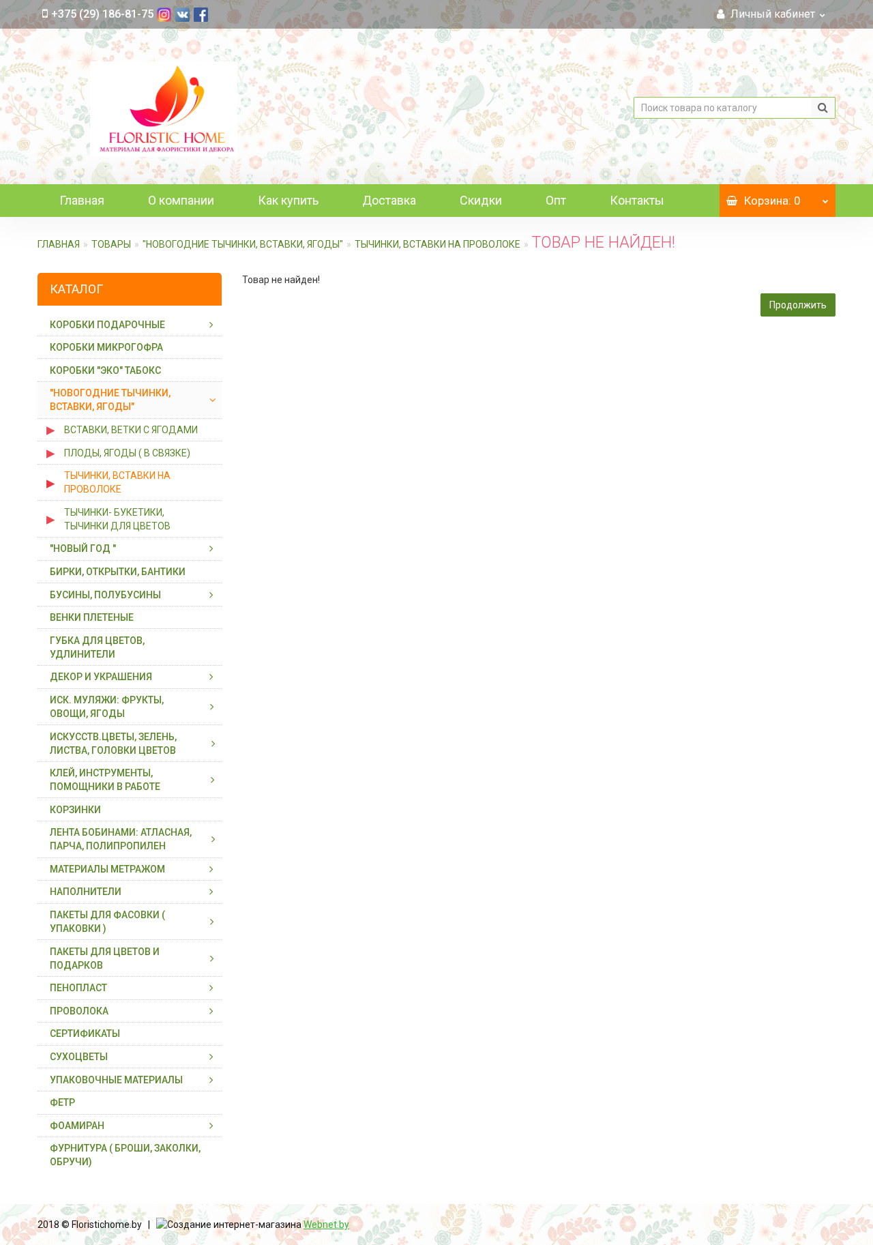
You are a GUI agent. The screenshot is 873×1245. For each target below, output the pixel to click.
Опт (556, 200)
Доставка (389, 200)
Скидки (481, 200)
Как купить (288, 200)
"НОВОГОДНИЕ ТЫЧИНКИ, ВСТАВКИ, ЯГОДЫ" (243, 244)
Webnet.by (326, 1224)
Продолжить (798, 304)
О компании (181, 200)
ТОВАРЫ (111, 244)
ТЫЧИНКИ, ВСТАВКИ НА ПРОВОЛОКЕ (437, 244)
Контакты (637, 200)
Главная (81, 200)
